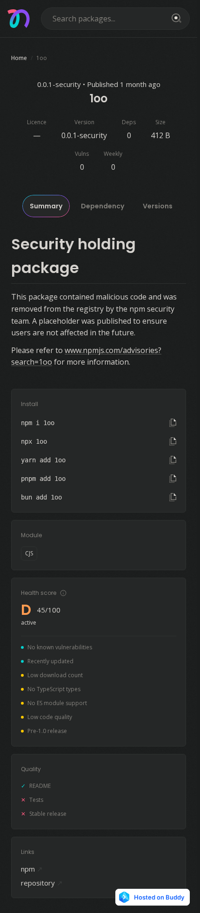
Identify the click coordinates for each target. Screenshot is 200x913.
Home (19, 58)
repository (42, 882)
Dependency (102, 206)
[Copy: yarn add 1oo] (172, 460)
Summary (46, 206)
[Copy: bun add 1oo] (172, 497)
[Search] (175, 18)
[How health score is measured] (63, 593)
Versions (158, 206)
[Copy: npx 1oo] (172, 441)
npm (32, 868)
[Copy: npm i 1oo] (172, 423)
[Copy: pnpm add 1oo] (172, 478)
